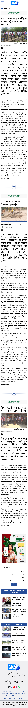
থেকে (22, 578)
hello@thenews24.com (16, 681)
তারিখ (22, 571)
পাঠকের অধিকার (20, 696)
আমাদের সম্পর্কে (12, 691)
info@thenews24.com (14, 683)
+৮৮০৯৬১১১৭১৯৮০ (15, 679)
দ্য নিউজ (5, 691)
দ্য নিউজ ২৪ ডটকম (10, 703)
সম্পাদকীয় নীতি (13, 694)
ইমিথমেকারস (16, 706)
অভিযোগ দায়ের (7, 698)
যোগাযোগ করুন (21, 691)
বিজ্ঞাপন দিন (5, 694)
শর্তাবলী (5, 696)
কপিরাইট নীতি (12, 696)
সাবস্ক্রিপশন (21, 698)
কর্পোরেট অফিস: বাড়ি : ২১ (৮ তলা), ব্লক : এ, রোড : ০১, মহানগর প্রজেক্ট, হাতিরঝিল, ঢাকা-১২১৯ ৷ (14, 675)
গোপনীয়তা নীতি (22, 694)
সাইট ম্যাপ (15, 698)
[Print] (2, 48)
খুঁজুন (14, 584)
